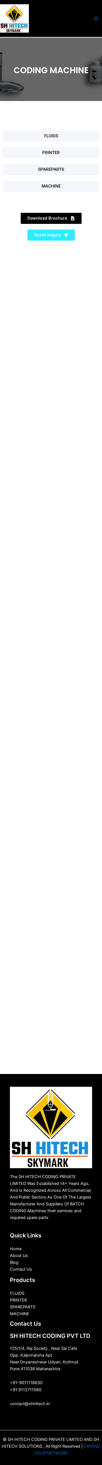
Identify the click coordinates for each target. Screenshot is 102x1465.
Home (16, 1248)
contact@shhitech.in (30, 1403)
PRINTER (18, 1300)
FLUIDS (17, 1293)
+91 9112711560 (25, 1389)
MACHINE (19, 1313)
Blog (14, 1262)
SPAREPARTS (22, 1307)
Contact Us (21, 1269)
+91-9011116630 (26, 1382)
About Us (19, 1255)
